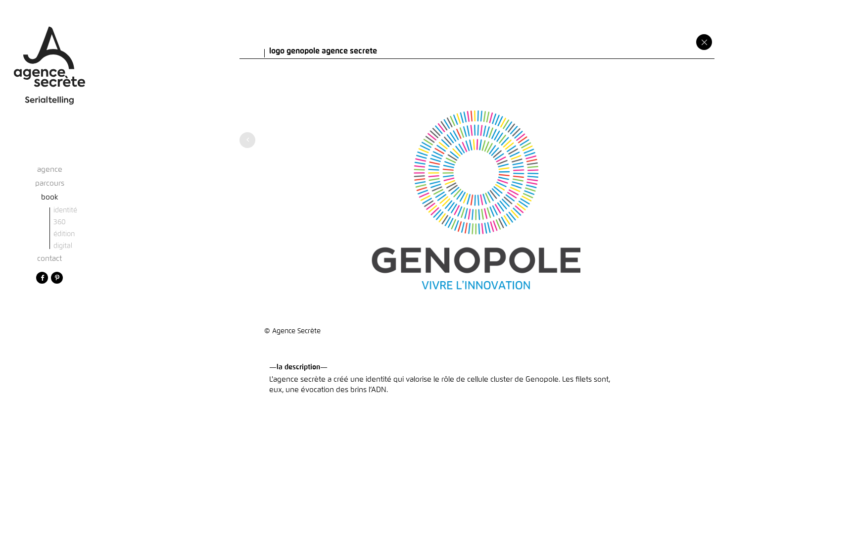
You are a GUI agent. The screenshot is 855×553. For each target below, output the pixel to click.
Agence (49, 169)
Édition (64, 234)
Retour (704, 42)
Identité (65, 210)
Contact (49, 258)
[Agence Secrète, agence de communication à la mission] (49, 56)
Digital (62, 246)
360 (59, 222)
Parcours (49, 183)
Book (49, 197)
